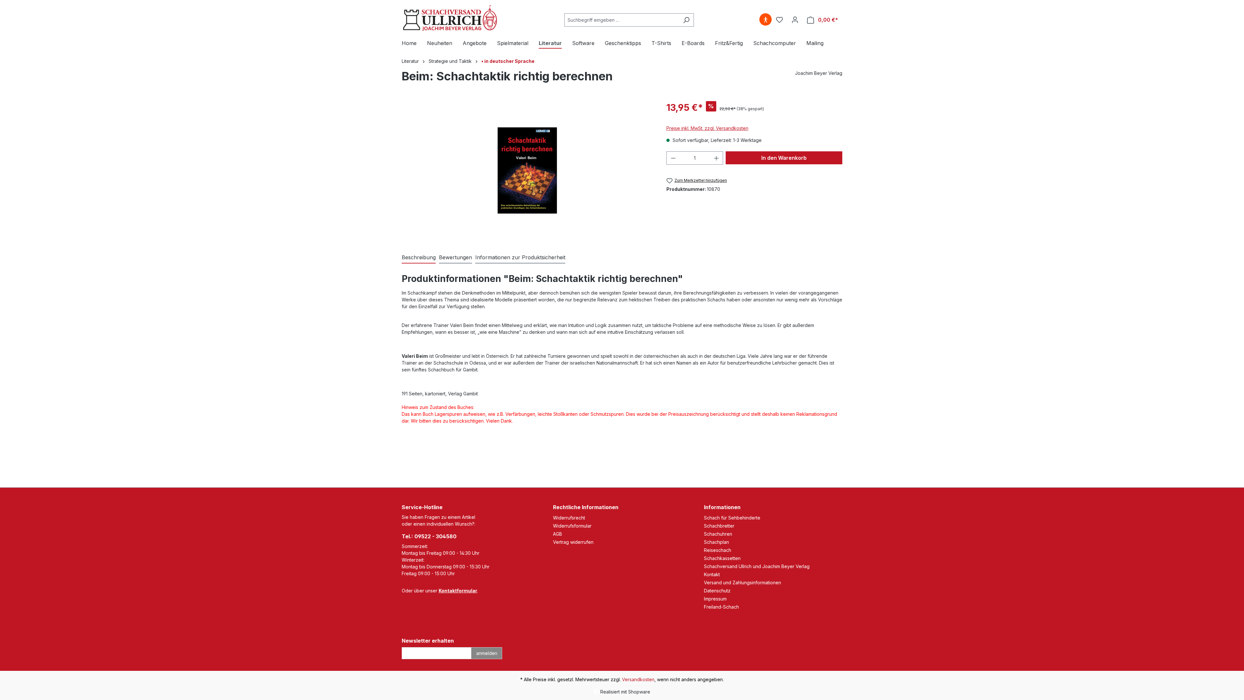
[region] (527, 170)
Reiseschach (717, 550)
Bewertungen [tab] (455, 257)
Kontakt (712, 574)
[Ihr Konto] (795, 19)
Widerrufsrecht (569, 517)
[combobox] (621, 20)
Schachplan (716, 542)
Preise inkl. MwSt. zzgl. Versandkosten (707, 128)
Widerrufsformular (572, 526)
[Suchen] (686, 20)
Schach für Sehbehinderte (732, 517)
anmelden (486, 653)
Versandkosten (638, 679)
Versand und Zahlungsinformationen (742, 582)
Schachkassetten (722, 558)
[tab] (419, 257)
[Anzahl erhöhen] (716, 158)
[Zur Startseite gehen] (450, 18)
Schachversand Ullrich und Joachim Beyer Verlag (757, 566)
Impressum (715, 598)
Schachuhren (718, 534)
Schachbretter (719, 526)
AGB (557, 534)
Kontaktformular (458, 590)
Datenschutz (717, 590)
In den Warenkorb (784, 158)
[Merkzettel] (779, 19)
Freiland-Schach (721, 607)
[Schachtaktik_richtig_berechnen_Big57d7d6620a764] (527, 170)
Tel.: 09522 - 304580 (429, 536)
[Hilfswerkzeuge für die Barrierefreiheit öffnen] (765, 19)
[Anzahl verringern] (673, 158)
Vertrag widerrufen (573, 542)
